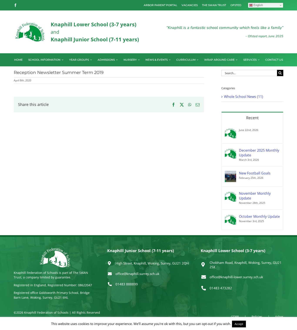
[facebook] (15, 5)
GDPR (235, 317)
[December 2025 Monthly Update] (230, 150)
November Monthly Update (255, 196)
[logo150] (30, 22)
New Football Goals (254, 173)
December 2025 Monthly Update (259, 152)
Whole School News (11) (243, 96)
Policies (257, 317)
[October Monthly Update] (230, 216)
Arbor (279, 317)
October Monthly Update (259, 216)
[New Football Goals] (230, 173)
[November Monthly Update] (230, 193)
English (258, 5)
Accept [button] (239, 324)
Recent (252, 117)
